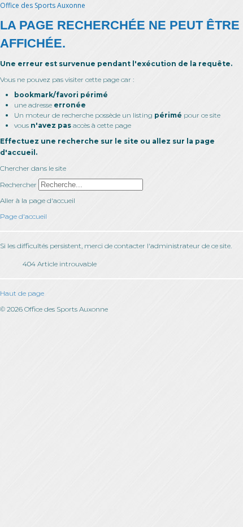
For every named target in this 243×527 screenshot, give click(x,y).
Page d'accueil (23, 216)
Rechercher (18, 184)
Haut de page (22, 293)
